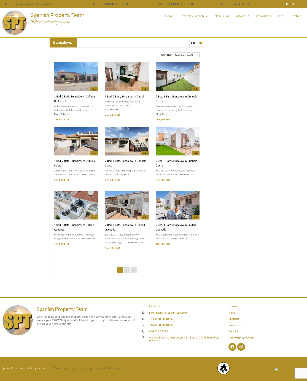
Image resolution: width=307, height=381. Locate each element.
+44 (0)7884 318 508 (115, 4)
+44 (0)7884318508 (161, 318)
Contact (296, 16)
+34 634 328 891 (240, 4)
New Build (222, 16)
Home (169, 16)
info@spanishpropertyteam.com (34, 4)
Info (280, 16)
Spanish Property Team (57, 15)
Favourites (263, 16)
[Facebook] (287, 4)
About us (242, 16)
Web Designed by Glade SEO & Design (100, 368)
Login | (75, 368)
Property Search (192, 16)
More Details (61, 114)
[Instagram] (292, 4)
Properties (234, 325)
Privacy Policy (60, 368)
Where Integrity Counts (50, 22)
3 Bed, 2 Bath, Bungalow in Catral (124, 96)
